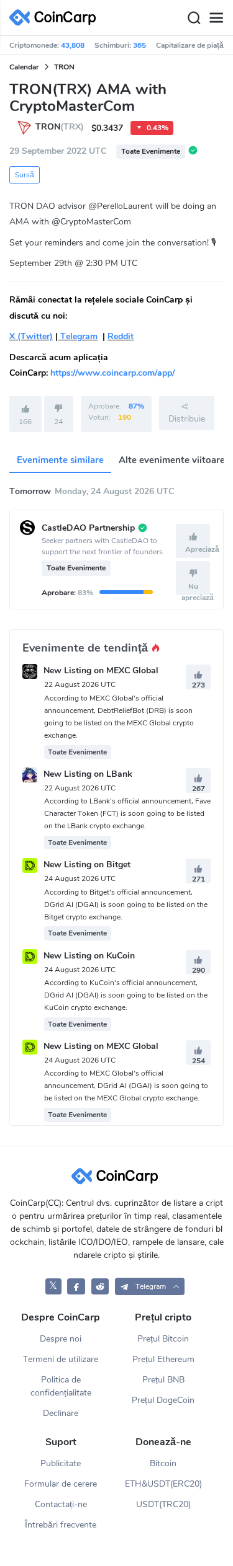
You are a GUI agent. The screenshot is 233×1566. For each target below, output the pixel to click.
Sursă (24, 175)
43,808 (73, 45)
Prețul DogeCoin (163, 1400)
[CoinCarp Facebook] (76, 1286)
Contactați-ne (61, 1504)
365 (139, 45)
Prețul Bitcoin (163, 1339)
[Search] (193, 18)
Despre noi (60, 1339)
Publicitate (60, 1463)
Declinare (60, 1413)
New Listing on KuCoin (89, 956)
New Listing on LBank (87, 774)
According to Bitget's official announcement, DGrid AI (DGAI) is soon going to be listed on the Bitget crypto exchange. (126, 904)
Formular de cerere (60, 1484)
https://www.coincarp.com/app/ (112, 373)
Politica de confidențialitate (60, 1386)
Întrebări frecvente (60, 1525)
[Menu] (216, 18)
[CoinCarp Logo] (56, 17)
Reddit (120, 336)
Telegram (78, 336)
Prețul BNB (163, 1380)
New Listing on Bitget (86, 865)
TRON (64, 67)
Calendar (24, 67)
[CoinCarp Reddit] (100, 1286)
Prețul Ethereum (163, 1359)
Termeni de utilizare (60, 1359)
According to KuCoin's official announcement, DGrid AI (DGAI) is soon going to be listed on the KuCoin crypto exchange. (126, 995)
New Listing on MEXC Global (100, 671)
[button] (150, 1286)
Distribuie (186, 419)
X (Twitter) (31, 336)
